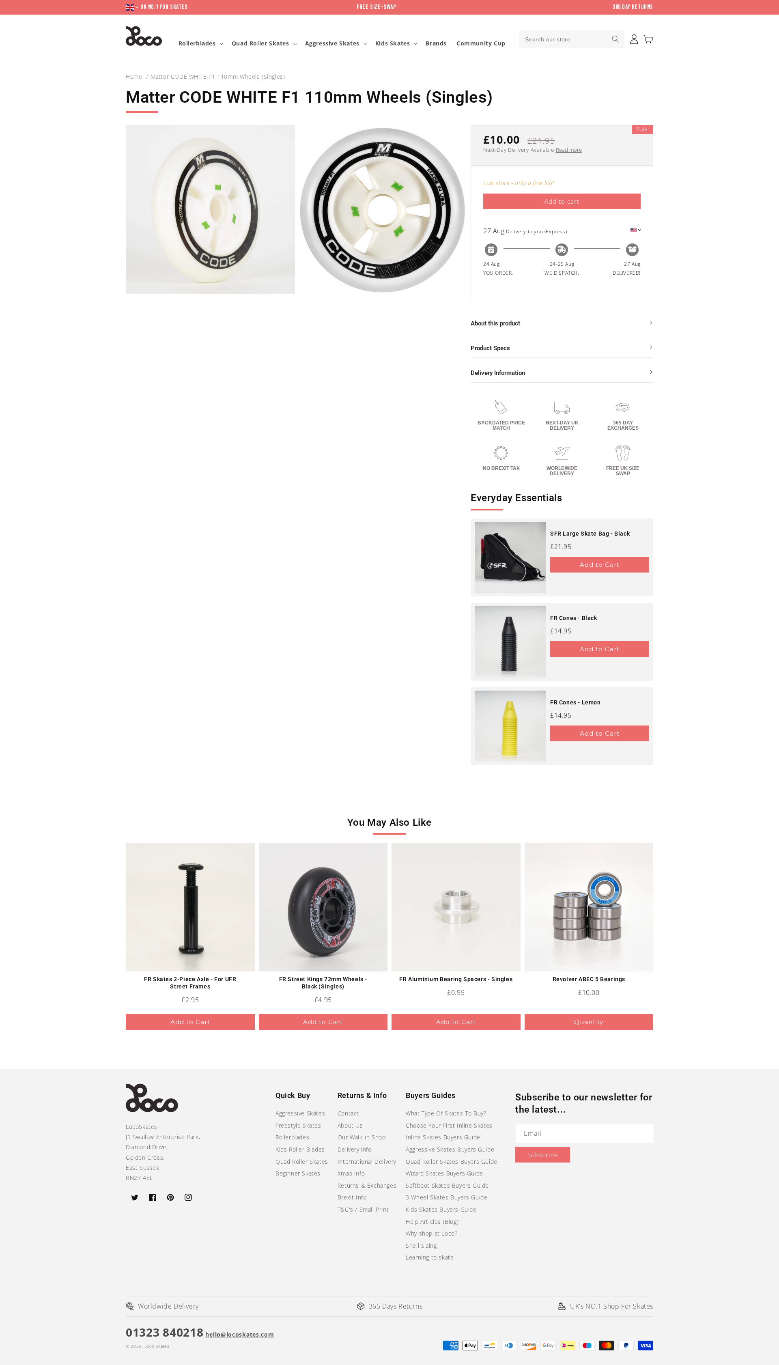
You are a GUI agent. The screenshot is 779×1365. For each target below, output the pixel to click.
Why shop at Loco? (431, 1233)
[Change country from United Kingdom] (133, 7)
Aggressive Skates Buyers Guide (450, 1149)
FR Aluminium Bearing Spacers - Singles (455, 979)
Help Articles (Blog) (432, 1221)
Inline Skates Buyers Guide (443, 1137)
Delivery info (355, 1149)
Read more (569, 149)
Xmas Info (351, 1173)
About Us (350, 1125)
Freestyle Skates (298, 1125)
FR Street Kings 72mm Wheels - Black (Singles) (323, 983)
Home (134, 76)
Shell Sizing (421, 1245)
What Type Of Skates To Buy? (446, 1113)
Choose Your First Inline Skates (449, 1125)
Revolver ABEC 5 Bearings (589, 979)
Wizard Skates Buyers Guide (444, 1173)
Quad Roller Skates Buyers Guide (451, 1161)
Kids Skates (392, 43)
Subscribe (542, 1155)
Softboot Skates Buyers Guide (447, 1185)
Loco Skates (157, 1346)
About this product (495, 323)
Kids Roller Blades (300, 1149)
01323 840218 (164, 1332)
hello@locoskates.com (239, 1334)
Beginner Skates (298, 1173)
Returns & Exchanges (367, 1185)
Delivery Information (498, 373)
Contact (348, 1113)
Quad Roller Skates (260, 43)
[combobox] (571, 39)
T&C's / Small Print (363, 1209)
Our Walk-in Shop (362, 1137)
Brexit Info (352, 1197)
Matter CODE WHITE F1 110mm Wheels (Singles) (218, 76)
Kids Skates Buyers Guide (441, 1209)
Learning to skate (430, 1257)
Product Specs (490, 348)
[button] (648, 39)
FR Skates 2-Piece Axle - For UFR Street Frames (190, 983)
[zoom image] (210, 209)
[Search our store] (615, 39)
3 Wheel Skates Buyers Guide (446, 1197)
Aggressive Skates (332, 43)
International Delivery (367, 1161)
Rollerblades (197, 43)
